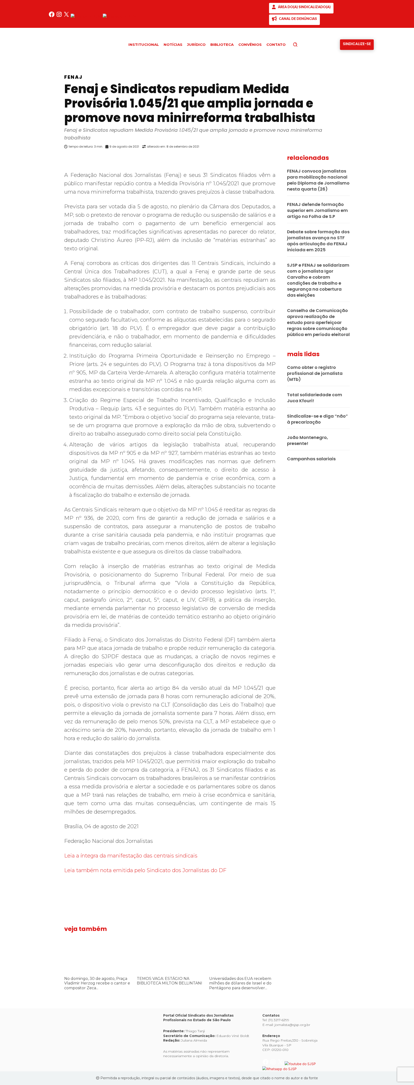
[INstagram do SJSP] (59, 16)
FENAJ (73, 77)
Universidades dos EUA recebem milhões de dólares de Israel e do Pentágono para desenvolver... (240, 983)
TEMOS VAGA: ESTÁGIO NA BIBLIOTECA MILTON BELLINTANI (169, 980)
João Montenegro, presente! (307, 440)
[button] (303, 44)
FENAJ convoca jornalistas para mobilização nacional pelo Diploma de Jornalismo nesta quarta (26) (318, 180)
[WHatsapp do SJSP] (120, 16)
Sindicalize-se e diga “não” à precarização (317, 419)
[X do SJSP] (67, 16)
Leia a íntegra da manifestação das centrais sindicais (130, 855)
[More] (280, 159)
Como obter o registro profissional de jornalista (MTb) (315, 373)
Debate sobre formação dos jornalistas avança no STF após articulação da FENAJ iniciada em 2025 (318, 241)
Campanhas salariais (311, 459)
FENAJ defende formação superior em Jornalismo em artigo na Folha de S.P (317, 210)
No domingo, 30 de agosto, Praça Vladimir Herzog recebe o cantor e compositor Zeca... (97, 983)
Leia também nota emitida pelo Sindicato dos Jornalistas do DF (145, 870)
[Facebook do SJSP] (52, 16)
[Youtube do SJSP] (87, 16)
